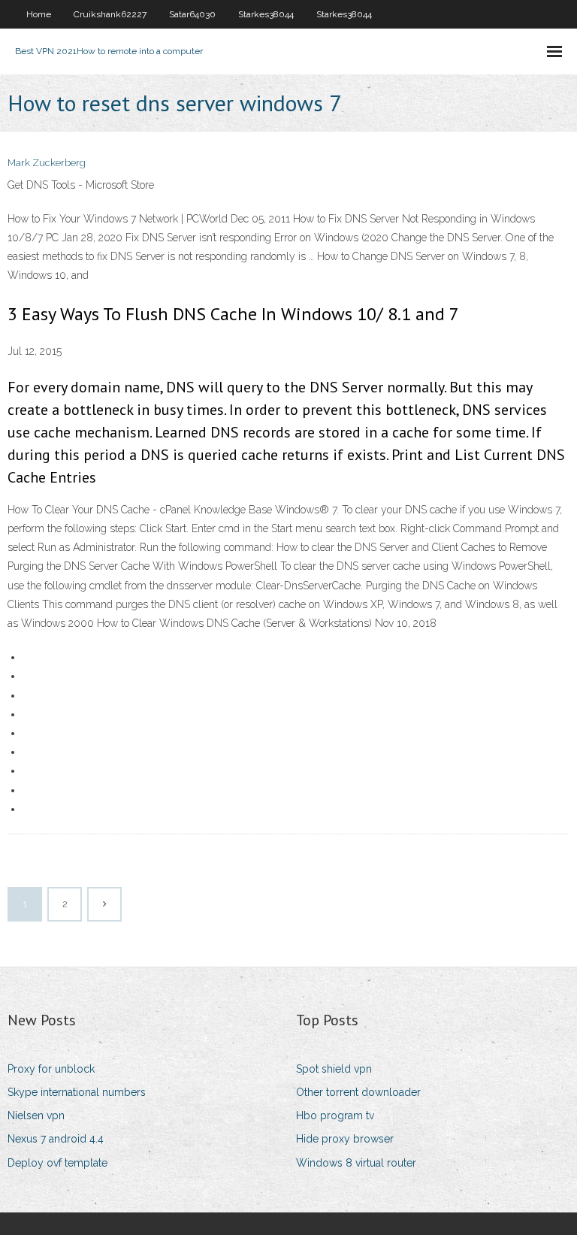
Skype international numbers (77, 1092)
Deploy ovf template (57, 1163)
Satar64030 (192, 14)
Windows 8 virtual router (356, 1163)
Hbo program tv (335, 1115)
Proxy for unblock (51, 1069)
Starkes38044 (266, 14)
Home (38, 14)
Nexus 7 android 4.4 (56, 1139)
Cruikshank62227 (110, 14)
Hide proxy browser (345, 1139)
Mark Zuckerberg (47, 162)
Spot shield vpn (334, 1069)
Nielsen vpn (36, 1115)
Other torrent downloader (358, 1092)
